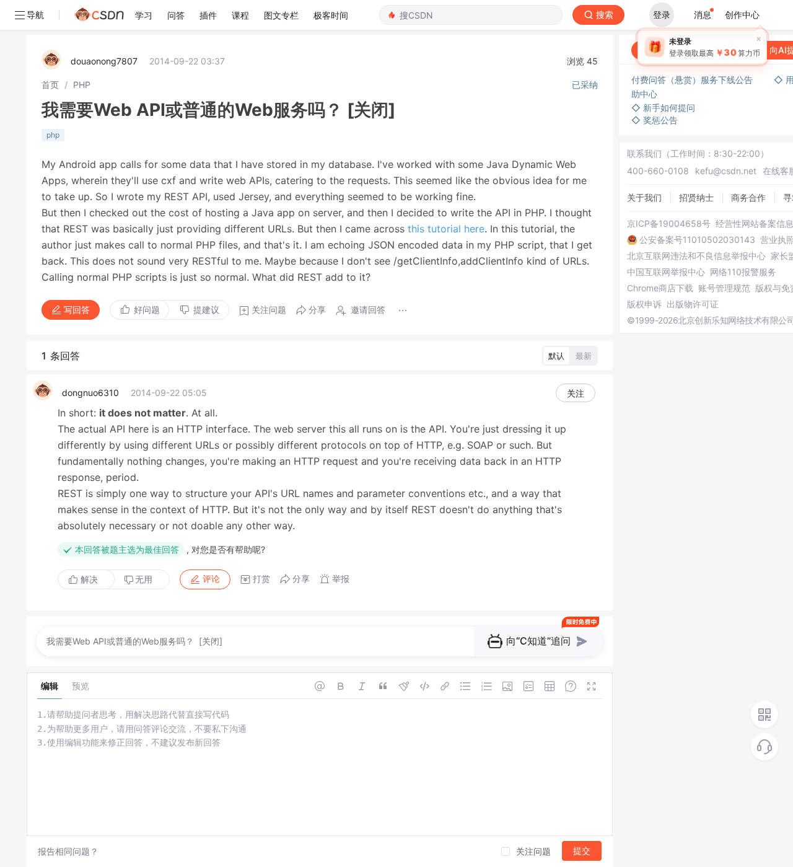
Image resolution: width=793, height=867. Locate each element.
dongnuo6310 (90, 392)
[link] (50, 84)
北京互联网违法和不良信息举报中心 (696, 256)
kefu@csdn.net (725, 170)
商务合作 (748, 197)
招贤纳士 (696, 197)
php (52, 134)
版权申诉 (644, 304)
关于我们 (644, 197)
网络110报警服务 (743, 272)
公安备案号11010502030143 (697, 240)
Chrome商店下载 (660, 288)
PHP (81, 84)
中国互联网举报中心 (666, 272)
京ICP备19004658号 (669, 224)
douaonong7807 (104, 61)
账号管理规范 (724, 288)
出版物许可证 (693, 304)
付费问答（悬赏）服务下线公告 (693, 79)
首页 (50, 84)
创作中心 (742, 14)
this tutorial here (446, 228)
